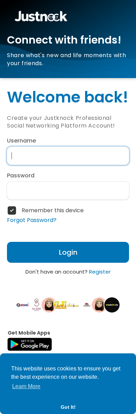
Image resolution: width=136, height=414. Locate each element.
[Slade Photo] (36, 304)
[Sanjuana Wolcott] (49, 304)
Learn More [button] (26, 386)
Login (68, 252)
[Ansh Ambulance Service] (87, 304)
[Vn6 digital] (74, 304)
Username (21, 141)
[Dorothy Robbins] (99, 304)
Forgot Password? (31, 220)
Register (100, 271)
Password (21, 175)
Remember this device (53, 210)
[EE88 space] (24, 304)
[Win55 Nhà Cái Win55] (112, 304)
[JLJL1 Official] (61, 304)
